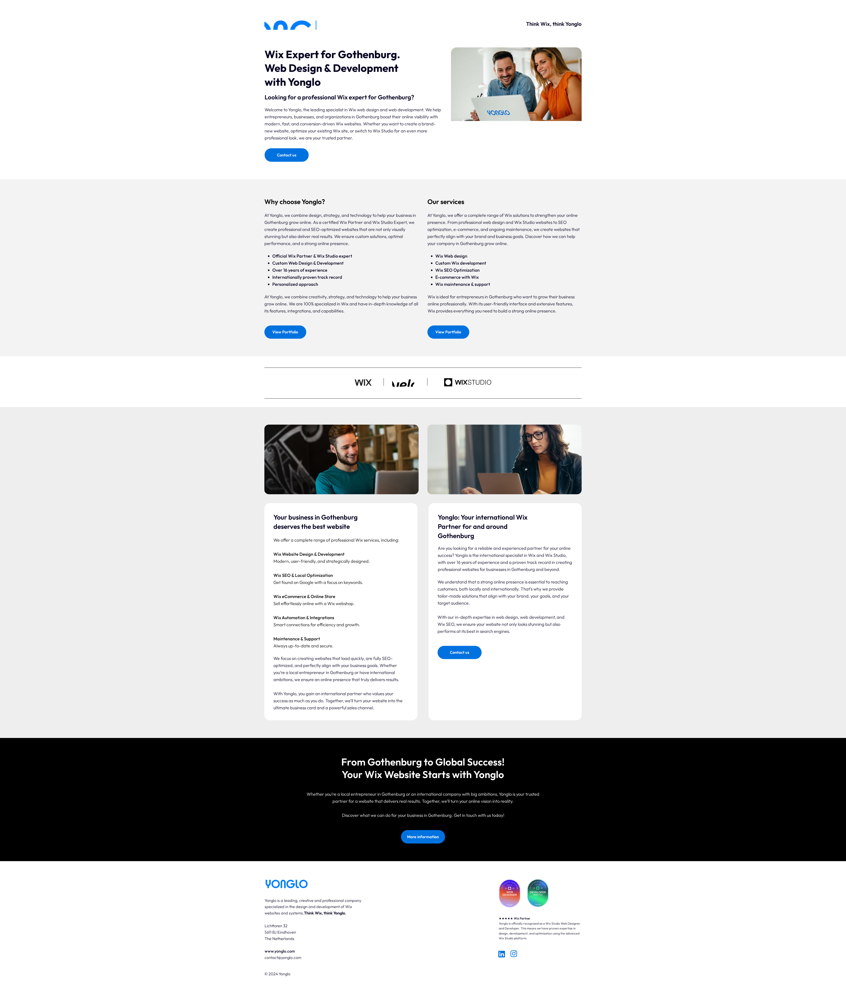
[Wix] (827, 27)
